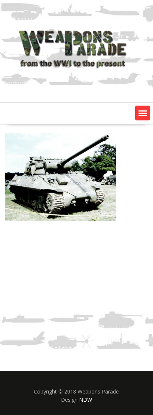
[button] (142, 113)
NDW (85, 399)
